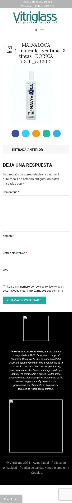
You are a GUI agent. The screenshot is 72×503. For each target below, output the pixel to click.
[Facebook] (15, 133)
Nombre (9, 236)
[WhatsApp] (46, 133)
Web (5, 269)
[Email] (36, 133)
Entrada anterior (27, 150)
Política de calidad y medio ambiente (44, 468)
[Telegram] (57, 133)
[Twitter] (26, 133)
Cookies (36, 472)
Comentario (11, 192)
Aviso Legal (41, 463)
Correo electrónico (15, 253)
